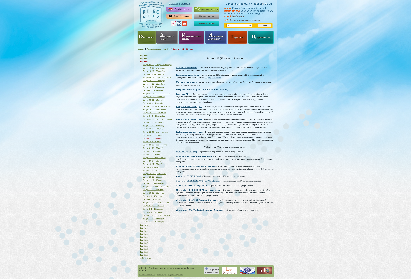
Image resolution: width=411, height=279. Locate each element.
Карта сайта (173, 4)
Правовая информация (147, 275)
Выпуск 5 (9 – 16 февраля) (153, 209)
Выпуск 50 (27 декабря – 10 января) (157, 65)
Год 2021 (144, 231)
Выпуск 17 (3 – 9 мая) (151, 170)
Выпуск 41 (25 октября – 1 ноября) (156, 93)
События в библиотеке (186, 67)
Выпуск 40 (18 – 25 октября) (154, 97)
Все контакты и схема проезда (244, 20)
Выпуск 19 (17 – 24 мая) (152, 164)
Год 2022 (144, 228)
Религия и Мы (183, 94)
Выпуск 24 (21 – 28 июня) (153, 148)
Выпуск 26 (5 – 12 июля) (152, 142)
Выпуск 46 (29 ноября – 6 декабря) (157, 77)
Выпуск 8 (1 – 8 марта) (152, 199)
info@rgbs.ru (238, 16)
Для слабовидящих (181, 16)
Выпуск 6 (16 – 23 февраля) (154, 206)
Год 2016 (144, 246)
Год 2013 (144, 255)
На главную (185, 4)
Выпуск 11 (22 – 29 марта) (153, 190)
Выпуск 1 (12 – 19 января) (153, 222)
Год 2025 (144, 59)
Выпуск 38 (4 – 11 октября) (153, 103)
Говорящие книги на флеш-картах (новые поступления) (202, 89)
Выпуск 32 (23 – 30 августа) (154, 122)
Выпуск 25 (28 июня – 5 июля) (155, 145)
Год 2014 (144, 252)
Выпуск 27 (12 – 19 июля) (153, 138)
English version (182, 9)
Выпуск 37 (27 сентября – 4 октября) (157, 106)
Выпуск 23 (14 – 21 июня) (153, 151)
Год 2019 (144, 237)
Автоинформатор (209, 9)
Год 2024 (144, 62)
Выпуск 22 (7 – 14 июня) (152, 154)
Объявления (145, 258)
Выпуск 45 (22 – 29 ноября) (154, 81)
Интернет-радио (206, 16)
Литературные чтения (186, 82)
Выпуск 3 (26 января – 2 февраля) (156, 215)
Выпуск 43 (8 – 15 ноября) (153, 87)
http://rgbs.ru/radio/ (213, 77)
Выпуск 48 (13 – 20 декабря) (154, 71)
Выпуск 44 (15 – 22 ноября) (154, 84)
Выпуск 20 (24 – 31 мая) (152, 161)
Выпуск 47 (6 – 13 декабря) (153, 74)
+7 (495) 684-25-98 (260, 3)
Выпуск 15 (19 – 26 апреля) (154, 177)
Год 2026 (144, 56)
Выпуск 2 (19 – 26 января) (153, 219)
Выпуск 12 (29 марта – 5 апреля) (156, 186)
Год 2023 (144, 225)
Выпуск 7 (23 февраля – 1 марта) (156, 203)
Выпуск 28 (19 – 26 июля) (153, 135)
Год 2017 (144, 243)
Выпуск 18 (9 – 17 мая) (152, 167)
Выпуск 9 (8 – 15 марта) (152, 196)
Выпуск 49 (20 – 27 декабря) (154, 68)
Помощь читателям (206, 23)
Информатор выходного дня (189, 132)
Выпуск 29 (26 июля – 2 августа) (155, 132)
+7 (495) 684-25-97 (235, 3)
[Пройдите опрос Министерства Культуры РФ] (211, 270)
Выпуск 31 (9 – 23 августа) (153, 126)
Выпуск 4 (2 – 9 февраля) (153, 212)
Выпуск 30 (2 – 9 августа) (153, 129)
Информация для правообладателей (170, 275)
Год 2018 (144, 240)
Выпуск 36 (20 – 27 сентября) (154, 110)
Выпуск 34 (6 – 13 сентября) (154, 116)
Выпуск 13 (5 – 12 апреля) (153, 183)
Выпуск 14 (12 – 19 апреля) (154, 180)
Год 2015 (144, 249)
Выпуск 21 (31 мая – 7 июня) (154, 158)
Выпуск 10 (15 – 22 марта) (153, 193)
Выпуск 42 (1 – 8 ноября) (153, 90)
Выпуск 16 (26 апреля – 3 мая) (155, 174)
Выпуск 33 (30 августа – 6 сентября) (157, 119)
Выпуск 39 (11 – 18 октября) (154, 100)
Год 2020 (144, 234)
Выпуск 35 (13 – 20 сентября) (154, 113)
